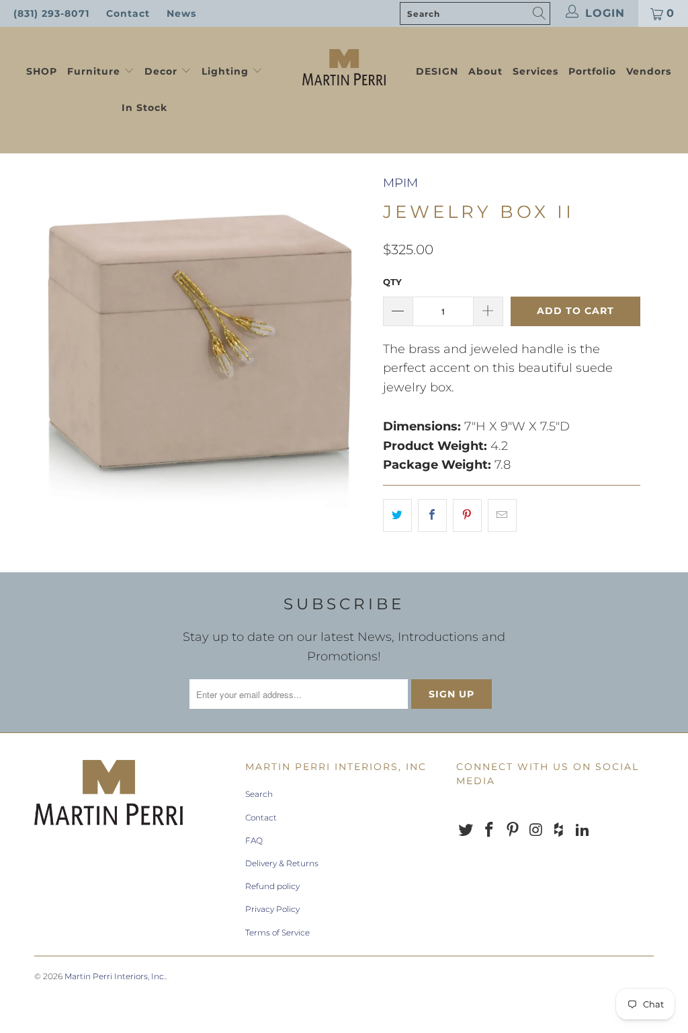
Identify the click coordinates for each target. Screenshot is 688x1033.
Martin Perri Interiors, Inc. (114, 976)
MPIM (400, 183)
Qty (392, 281)
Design (437, 71)
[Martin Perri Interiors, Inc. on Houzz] (560, 830)
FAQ (254, 840)
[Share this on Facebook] (432, 515)
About (485, 71)
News (181, 13)
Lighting (227, 71)
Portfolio (592, 71)
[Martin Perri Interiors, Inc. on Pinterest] (513, 830)
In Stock (144, 108)
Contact (128, 13)
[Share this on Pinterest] (467, 515)
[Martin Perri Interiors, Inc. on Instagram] (536, 830)
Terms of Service (277, 932)
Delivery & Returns (281, 863)
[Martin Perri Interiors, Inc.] (344, 66)
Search (259, 794)
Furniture (93, 71)
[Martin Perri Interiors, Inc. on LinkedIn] (582, 830)
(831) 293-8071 (51, 13)
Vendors (648, 71)
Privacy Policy (272, 909)
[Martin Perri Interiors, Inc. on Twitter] (466, 830)
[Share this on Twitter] (397, 515)
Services (535, 71)
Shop (41, 71)
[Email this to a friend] (502, 515)
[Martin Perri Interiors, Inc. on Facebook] (490, 830)
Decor (162, 71)
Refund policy (272, 886)
